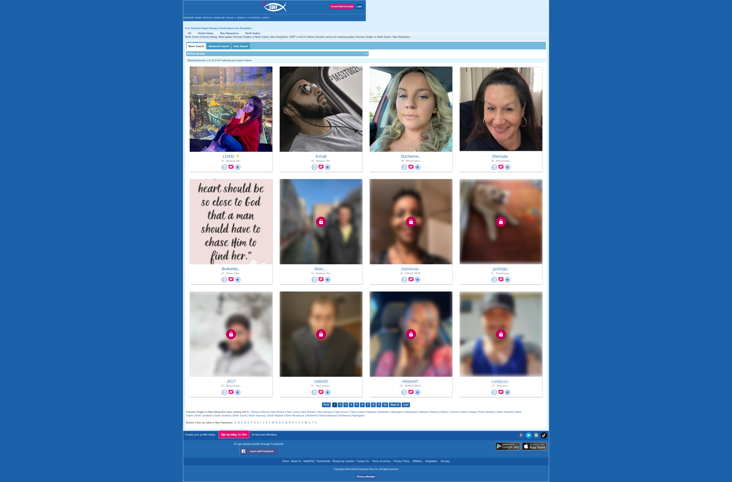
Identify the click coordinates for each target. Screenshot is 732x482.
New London (358, 412)
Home (285, 461)
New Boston (278, 412)
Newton (434, 412)
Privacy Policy (402, 461)
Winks (198, 17)
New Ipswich (342, 412)
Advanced (219, 46)
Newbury (371, 412)
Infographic (431, 461)
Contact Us (363, 461)
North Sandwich (204, 415)
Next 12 (395, 404)
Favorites (254, 17)
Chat (265, 17)
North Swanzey (257, 415)
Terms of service (381, 461)
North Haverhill (505, 412)
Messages (189, 17)
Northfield (312, 415)
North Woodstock (294, 415)
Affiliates (417, 461)
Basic (196, 46)
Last (405, 404)
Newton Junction (450, 412)
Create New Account (342, 6)
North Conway (468, 412)
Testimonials (323, 461)
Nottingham (358, 415)
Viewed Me (219, 17)
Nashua (255, 412)
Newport (423, 412)
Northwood (344, 415)
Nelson (265, 412)
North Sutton (240, 415)
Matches (207, 17)
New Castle (293, 412)
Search (241, 17)
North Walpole (275, 415)
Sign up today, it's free (234, 434)
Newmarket (411, 412)
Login (359, 6)
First (326, 404)
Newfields (383, 412)
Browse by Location (343, 461)
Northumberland (327, 415)
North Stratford (223, 415)
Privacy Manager (366, 476)
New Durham (308, 412)
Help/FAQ (308, 461)
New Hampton (325, 412)
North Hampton (486, 412)
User (241, 46)
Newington (397, 412)
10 (385, 404)
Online (230, 17)
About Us (296, 461)
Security (445, 461)
